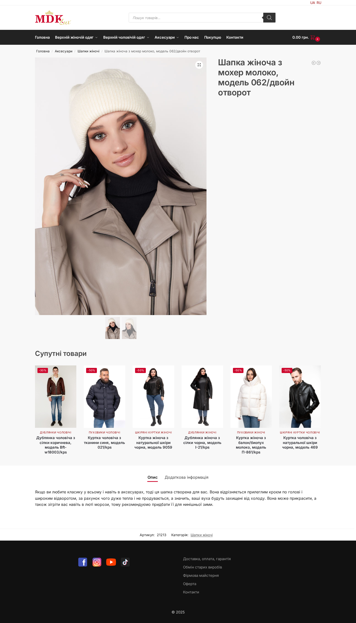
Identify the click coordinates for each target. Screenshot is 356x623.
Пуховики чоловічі (104, 432)
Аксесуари (63, 51)
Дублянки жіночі (202, 432)
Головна (43, 51)
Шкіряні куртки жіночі (153, 432)
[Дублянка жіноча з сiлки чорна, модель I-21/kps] (202, 396)
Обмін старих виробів (202, 567)
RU (319, 2)
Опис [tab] (153, 477)
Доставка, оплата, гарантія (207, 558)
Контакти (191, 592)
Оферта (189, 583)
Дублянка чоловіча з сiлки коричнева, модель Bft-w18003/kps (55, 444)
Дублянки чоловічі (55, 432)
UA (312, 2)
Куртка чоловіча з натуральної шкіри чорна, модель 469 (300, 442)
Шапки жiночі (88, 51)
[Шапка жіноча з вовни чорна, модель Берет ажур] (318, 62)
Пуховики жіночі (251, 432)
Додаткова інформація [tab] (186, 477)
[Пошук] (269, 18)
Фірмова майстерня (201, 575)
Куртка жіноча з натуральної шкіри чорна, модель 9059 (153, 442)
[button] (306, 37)
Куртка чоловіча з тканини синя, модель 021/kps (104, 442)
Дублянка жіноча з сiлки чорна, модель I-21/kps (202, 442)
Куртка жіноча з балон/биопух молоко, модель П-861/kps (251, 444)
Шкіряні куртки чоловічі (300, 432)
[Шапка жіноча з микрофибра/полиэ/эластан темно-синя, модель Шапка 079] (313, 62)
